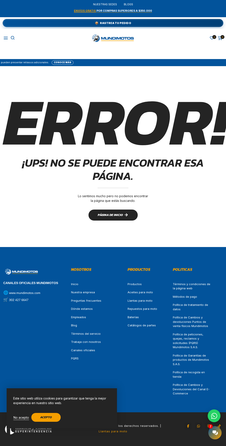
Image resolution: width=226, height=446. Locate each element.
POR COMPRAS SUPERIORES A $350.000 (113, 10)
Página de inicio (110, 215)
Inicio (74, 284)
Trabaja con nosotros (86, 342)
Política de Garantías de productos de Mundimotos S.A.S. (191, 360)
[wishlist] (212, 38)
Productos (135, 284)
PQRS (75, 358)
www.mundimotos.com (24, 293)
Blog (74, 325)
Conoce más (51, 62)
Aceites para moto (140, 292)
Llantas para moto (140, 300)
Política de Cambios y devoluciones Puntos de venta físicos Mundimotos (190, 322)
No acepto (21, 417)
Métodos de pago (185, 296)
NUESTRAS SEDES (105, 4)
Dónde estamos (82, 308)
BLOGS (128, 4)
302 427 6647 (18, 300)
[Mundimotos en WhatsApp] (198, 425)
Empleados (78, 317)
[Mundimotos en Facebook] (188, 425)
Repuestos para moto (142, 308)
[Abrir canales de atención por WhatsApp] (214, 415)
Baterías (133, 317)
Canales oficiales (83, 350)
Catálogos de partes (142, 325)
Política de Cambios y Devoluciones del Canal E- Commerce (191, 389)
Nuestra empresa (83, 292)
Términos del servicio (86, 333)
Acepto (46, 417)
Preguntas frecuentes (86, 300)
